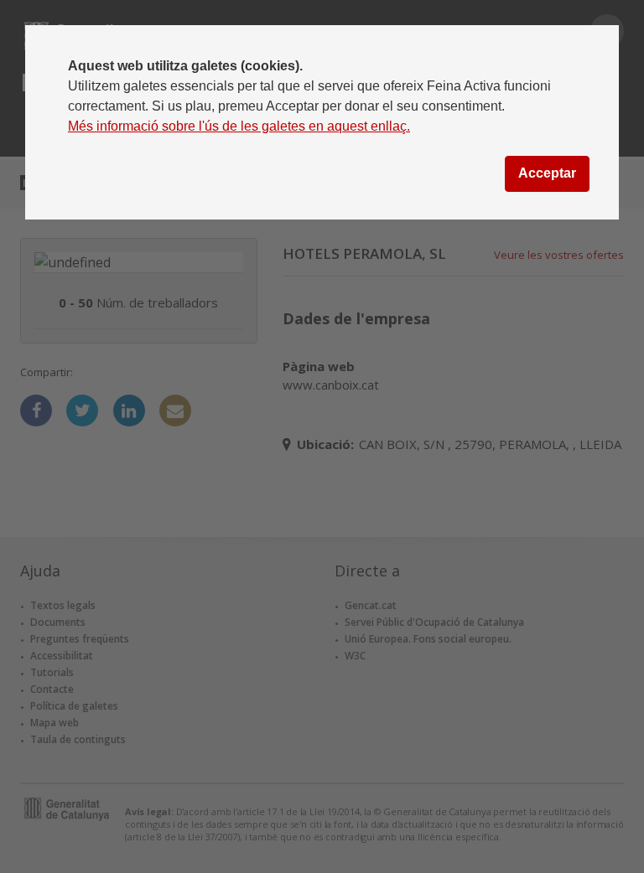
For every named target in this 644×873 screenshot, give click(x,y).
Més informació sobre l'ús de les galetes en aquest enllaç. (239, 126)
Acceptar (547, 173)
